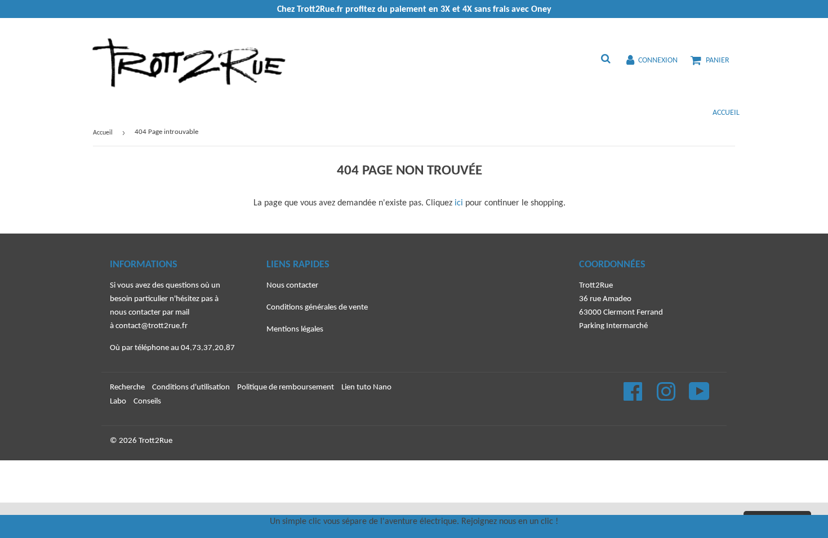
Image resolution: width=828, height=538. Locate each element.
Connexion (658, 60)
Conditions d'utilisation (191, 387)
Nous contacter (292, 285)
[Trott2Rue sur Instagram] (666, 397)
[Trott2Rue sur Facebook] (634, 397)
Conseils (147, 401)
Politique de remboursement (285, 387)
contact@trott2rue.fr (151, 326)
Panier (717, 60)
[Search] (605, 60)
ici (459, 203)
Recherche (127, 387)
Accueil (726, 113)
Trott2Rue (155, 441)
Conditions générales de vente (317, 307)
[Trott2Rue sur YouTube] (699, 397)
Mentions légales (294, 329)
